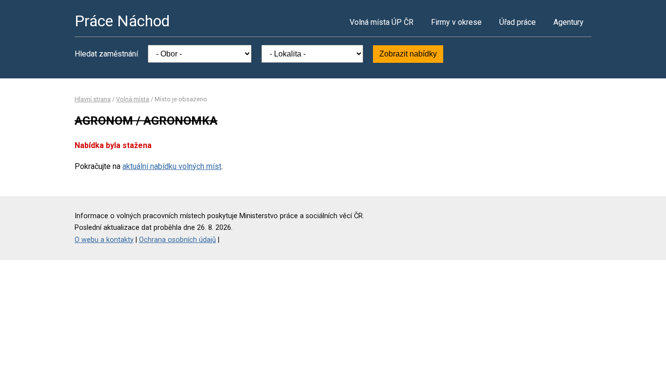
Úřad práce (517, 22)
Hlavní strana (93, 99)
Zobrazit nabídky (408, 54)
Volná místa (132, 99)
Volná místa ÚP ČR (381, 22)
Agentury (568, 22)
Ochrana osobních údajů (177, 240)
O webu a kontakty (104, 240)
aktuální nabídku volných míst (171, 166)
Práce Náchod (122, 21)
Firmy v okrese (456, 22)
